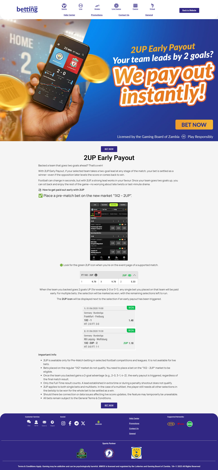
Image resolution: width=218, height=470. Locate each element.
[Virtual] (152, 5)
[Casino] (135, 5)
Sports (64, 9)
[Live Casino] (116, 5)
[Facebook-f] (70, 423)
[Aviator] (97, 5)
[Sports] (64, 5)
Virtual (152, 9)
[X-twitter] (83, 423)
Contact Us (124, 15)
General (149, 15)
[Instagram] (63, 423)
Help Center (69, 15)
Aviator (97, 9)
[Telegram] (76, 423)
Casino (135, 9)
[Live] (80, 5)
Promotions (97, 15)
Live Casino (116, 9)
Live (80, 9)
